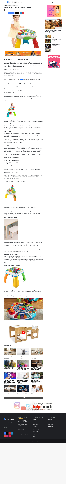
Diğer (52, 2)
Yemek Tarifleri (35, 424)
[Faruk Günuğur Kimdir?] (48, 46)
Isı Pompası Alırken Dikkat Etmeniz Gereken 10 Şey (9, 368)
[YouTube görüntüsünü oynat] (23, 309)
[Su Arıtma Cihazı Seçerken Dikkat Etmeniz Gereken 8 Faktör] (23, 375)
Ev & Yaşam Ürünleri (7, 5)
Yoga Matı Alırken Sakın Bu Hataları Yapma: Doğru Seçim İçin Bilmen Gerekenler (23, 368)
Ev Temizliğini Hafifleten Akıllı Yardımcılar (23, 357)
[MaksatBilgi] (13, 2)
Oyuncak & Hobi (14, 5)
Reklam (49, 422)
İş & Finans (35, 434)
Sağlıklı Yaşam (35, 431)
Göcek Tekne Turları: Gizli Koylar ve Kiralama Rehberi (22, 421)
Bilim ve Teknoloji (36, 429)
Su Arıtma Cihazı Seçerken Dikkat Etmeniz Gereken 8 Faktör (22, 381)
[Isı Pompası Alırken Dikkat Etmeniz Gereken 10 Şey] (10, 363)
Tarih (34, 433)
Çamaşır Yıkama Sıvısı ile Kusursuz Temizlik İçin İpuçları (37, 381)
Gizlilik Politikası (50, 424)
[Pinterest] (23, 13)
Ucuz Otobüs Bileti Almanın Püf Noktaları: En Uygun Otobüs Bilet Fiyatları (23, 432)
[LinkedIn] (21, 13)
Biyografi (30, 2)
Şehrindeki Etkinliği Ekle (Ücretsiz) (52, 428)
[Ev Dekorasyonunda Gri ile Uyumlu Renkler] (10, 388)
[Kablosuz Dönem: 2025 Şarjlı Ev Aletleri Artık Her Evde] (23, 388)
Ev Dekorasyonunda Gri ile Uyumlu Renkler (9, 393)
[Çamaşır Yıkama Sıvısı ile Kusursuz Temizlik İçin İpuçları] (37, 375)
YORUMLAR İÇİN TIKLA (23, 397)
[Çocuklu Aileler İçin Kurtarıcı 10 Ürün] (37, 388)
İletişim (49, 421)
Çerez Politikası (50, 426)
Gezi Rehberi (35, 426)
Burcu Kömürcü (7, 10)
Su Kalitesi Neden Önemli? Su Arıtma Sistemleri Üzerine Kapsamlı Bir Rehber (36, 368)
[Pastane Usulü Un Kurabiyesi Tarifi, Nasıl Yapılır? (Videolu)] (48, 50)
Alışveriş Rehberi (23, 2)
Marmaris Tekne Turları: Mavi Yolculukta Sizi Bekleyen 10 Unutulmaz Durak (23, 428)
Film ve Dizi (43, 2)
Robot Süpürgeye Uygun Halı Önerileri (9, 357)
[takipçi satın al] (23, 53)
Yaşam (49, 2)
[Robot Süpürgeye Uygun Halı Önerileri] (10, 351)
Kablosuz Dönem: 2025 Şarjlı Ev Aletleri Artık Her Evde (23, 393)
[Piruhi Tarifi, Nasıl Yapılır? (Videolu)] (48, 36)
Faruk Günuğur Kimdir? (56, 44)
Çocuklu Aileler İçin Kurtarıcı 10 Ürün (36, 393)
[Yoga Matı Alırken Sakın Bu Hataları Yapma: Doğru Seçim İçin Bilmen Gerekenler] (23, 363)
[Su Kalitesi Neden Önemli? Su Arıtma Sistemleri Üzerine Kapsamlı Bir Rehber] (37, 363)
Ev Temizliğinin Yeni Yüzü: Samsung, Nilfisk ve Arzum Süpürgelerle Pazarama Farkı (9, 381)
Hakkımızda (50, 419)
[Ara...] (56, 2)
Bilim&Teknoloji (36, 2)
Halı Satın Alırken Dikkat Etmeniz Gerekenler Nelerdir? (36, 357)
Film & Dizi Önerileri (36, 421)
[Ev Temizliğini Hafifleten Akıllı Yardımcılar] (23, 351)
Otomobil (34, 436)
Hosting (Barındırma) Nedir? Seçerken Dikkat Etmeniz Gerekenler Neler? (23, 435)
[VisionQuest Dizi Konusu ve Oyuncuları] (48, 41)
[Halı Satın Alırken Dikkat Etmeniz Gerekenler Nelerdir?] (37, 351)
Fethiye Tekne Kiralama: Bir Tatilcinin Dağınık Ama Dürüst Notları (23, 424)
